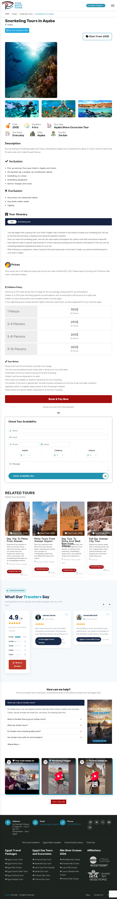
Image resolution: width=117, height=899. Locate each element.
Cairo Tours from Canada (44, 867)
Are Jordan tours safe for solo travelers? (25, 737)
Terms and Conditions (31, 842)
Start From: (19, 533)
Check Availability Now (23, 476)
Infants (92, 450)
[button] (103, 604)
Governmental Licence (74, 842)
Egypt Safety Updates (52, 842)
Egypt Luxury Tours (15, 859)
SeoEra (8, 895)
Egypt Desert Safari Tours (17, 871)
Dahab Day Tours (41, 871)
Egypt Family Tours (14, 863)
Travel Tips (90, 842)
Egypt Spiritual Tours (15, 875)
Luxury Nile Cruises (69, 867)
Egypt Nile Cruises (14, 867)
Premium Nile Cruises (70, 879)
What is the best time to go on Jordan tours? (26, 719)
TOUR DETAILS (13, 571)
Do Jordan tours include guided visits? (24, 731)
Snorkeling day (21, 222)
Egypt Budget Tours (15, 879)
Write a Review (18, 664)
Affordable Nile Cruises (70, 859)
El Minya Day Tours (42, 879)
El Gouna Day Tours (42, 875)
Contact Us (98, 895)
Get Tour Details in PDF (18, 30)
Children (58, 450)
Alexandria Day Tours (42, 863)
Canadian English (95, 5)
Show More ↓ (14, 744)
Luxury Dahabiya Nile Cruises (69, 873)
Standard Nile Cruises (70, 863)
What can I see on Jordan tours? (21, 703)
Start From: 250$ (99, 36)
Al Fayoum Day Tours (42, 859)
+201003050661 (74, 824)
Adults (25, 450)
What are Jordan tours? (17, 725)
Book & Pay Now (58, 399)
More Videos (58, 802)
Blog (88, 895)
